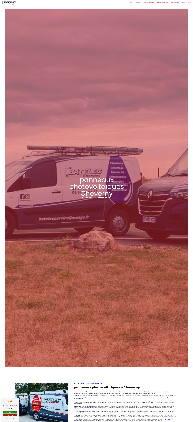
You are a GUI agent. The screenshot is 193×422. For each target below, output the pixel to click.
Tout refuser (10, 415)
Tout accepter (10, 412)
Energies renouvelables (162, 2)
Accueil (131, 2)
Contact (183, 2)
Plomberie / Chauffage (148, 2)
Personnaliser (10, 418)
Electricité (137, 2)
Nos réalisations (175, 2)
